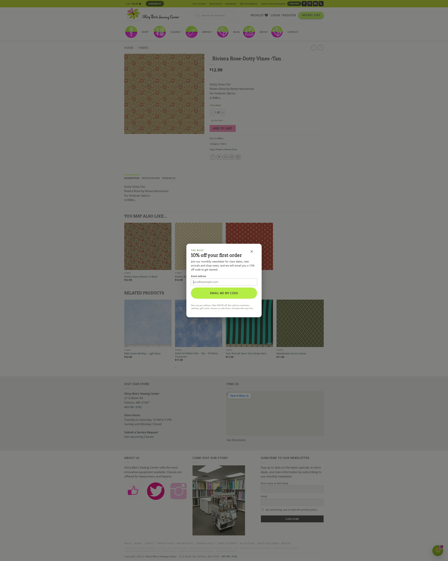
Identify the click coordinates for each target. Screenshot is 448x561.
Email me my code (224, 293)
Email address (198, 276)
